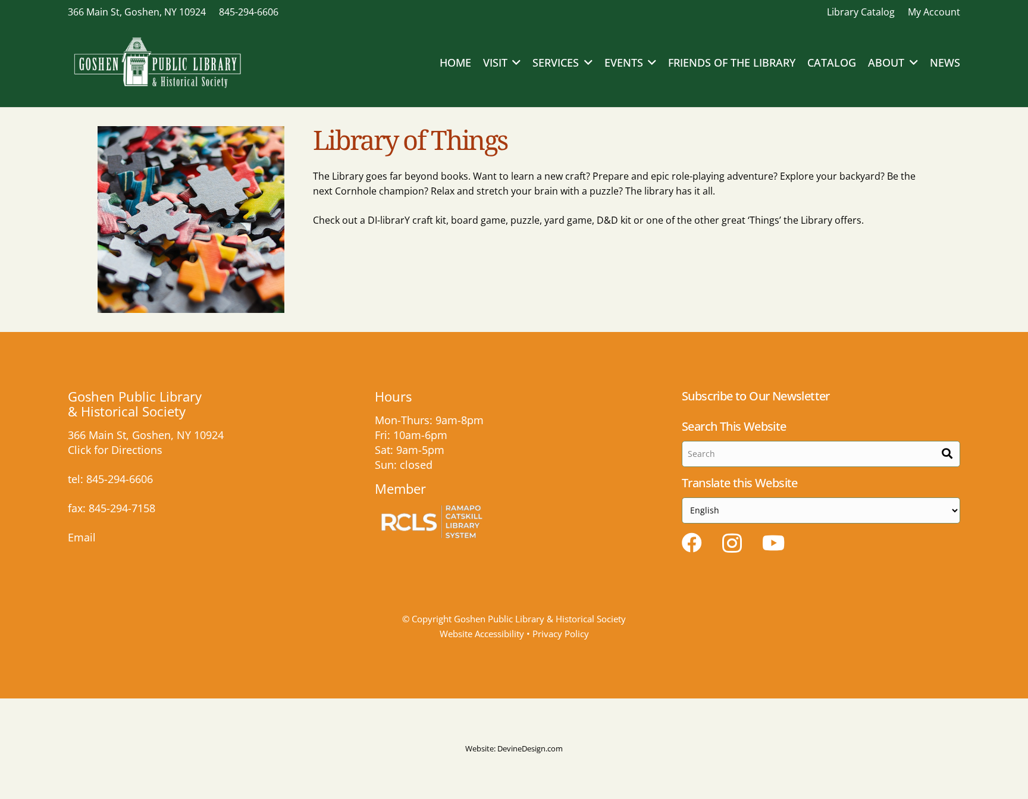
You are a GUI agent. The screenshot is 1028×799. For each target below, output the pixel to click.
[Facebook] (692, 542)
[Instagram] (732, 543)
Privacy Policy (560, 634)
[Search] (947, 453)
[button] (514, 62)
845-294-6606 (119, 479)
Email (82, 537)
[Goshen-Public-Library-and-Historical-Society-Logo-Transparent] (157, 63)
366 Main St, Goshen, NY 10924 (146, 435)
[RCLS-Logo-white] (431, 521)
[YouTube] (773, 542)
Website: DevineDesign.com (514, 748)
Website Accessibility (483, 634)
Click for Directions (115, 450)
